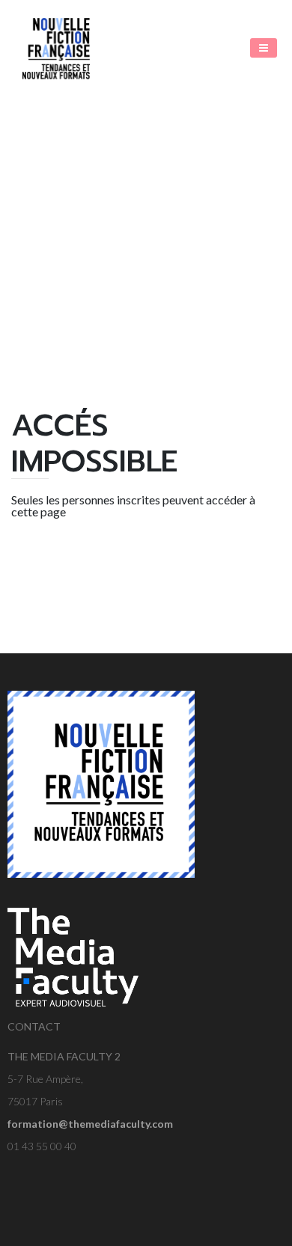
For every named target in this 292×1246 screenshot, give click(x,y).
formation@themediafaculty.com (90, 1123)
